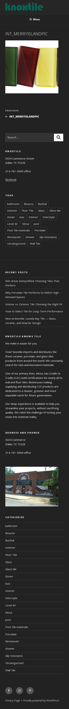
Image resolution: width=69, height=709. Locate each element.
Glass (41, 210)
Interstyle (49, 217)
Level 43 (12, 224)
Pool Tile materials (18, 230)
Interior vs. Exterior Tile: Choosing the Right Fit (33, 304)
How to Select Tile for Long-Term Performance (34, 311)
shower (30, 237)
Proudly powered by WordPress (41, 700)
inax (21, 217)
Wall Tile (35, 243)
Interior (33, 217)
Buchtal (42, 204)
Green (11, 217)
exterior (12, 210)
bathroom (13, 204)
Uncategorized (16, 243)
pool (36, 224)
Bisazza (28, 204)
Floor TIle (27, 210)
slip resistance (48, 237)
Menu (36, 19)
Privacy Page (12, 700)
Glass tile (55, 210)
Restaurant (14, 237)
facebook (10, 179)
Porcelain (40, 230)
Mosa (25, 224)
